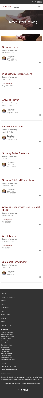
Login (38, 383)
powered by (20, 391)
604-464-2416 (11, 367)
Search (34, 2)
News (3, 301)
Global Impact (5, 351)
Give (3, 311)
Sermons (5, 308)
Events (4, 304)
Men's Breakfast (6, 343)
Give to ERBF (6, 325)
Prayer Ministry (5, 349)
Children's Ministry (7, 332)
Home (3, 294)
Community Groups (7, 345)
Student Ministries (7, 334)
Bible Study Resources (8, 359)
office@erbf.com (11, 369)
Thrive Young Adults (7, 336)
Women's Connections (8, 341)
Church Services (8, 297)
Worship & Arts (6, 339)
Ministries (5, 315)
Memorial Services (6, 357)
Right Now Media (6, 353)
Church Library (5, 347)
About (4, 318)
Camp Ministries (6, 355)
